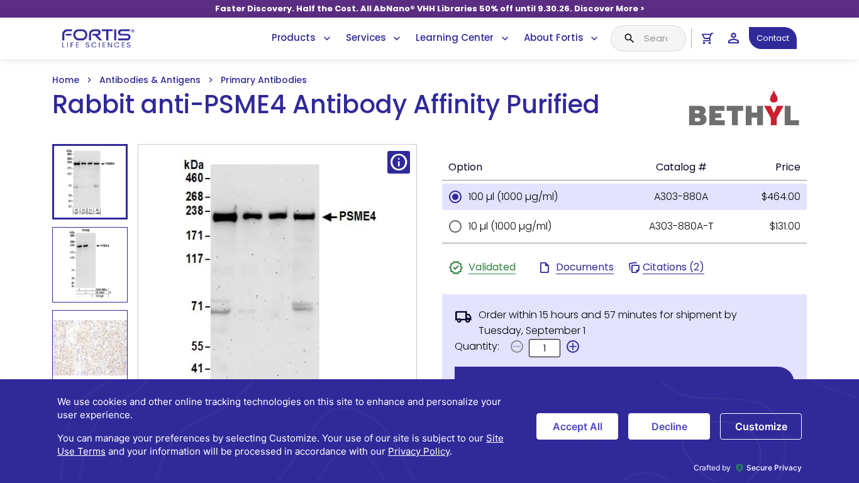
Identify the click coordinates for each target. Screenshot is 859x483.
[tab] (90, 181)
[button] (573, 346)
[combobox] (648, 38)
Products (294, 37)
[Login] (733, 38)
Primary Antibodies (264, 80)
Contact (772, 38)
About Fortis (553, 37)
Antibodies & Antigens (150, 80)
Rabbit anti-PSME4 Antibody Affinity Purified (326, 104)
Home (65, 80)
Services (365, 37)
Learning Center (455, 37)
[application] (429, 431)
